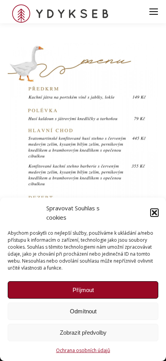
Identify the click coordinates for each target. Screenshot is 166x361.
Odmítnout (83, 311)
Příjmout (83, 290)
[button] (154, 213)
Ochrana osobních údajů (83, 350)
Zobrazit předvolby (83, 332)
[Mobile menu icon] (153, 11)
